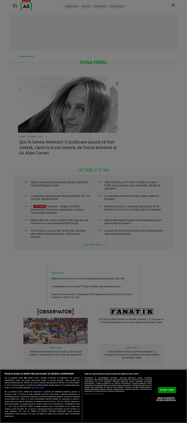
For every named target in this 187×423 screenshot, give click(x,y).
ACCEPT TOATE (167, 390)
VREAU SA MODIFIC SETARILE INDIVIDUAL (166, 399)
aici (6, 406)
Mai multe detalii (38, 388)
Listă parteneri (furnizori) (93, 394)
